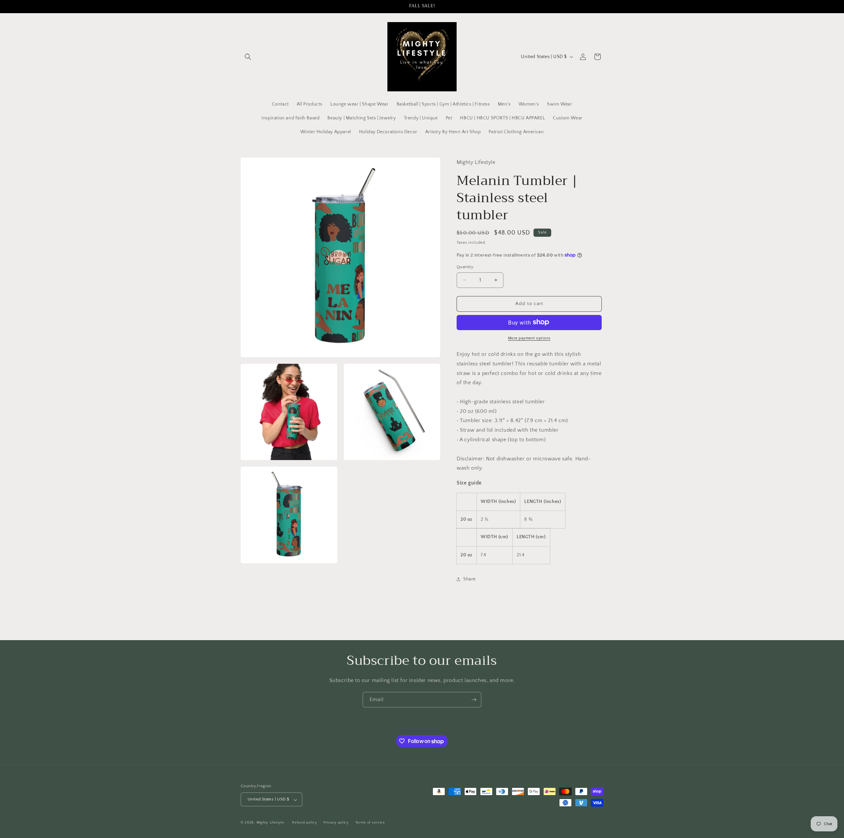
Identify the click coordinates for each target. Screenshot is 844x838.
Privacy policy (336, 822)
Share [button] (469, 579)
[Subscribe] (474, 699)
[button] (248, 56)
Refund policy (304, 822)
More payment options (529, 338)
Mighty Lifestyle (270, 823)
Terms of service (370, 822)
